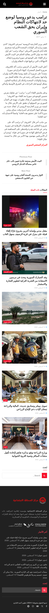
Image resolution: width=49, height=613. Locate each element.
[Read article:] (24, 308)
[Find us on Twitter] (42, 606)
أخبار (39, 12)
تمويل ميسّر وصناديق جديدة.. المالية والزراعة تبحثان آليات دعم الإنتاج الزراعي (25, 407)
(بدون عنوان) (42, 555)
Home (45, 12)
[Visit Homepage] (24, 4)
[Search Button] (4, 4)
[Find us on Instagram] (33, 606)
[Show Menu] (44, 4)
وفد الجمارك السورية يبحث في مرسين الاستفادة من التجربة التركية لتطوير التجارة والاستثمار (26, 281)
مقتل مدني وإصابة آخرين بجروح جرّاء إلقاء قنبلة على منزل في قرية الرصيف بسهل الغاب (25, 232)
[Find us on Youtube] (37, 606)
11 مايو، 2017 (41, 36)
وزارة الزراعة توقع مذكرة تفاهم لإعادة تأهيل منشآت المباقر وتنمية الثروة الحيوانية (25, 454)
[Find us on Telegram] (28, 606)
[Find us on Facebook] (46, 606)
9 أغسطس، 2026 (40, 413)
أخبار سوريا (7, 225)
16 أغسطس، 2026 (40, 238)
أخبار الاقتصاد (8, 272)
